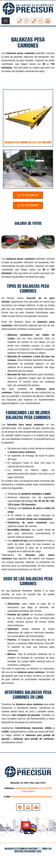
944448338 (20, 788)
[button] (5, 20)
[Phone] (19, 20)
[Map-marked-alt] (36, 807)
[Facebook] (20, 807)
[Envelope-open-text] (47, 20)
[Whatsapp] (26, 20)
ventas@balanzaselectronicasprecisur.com (31, 796)
